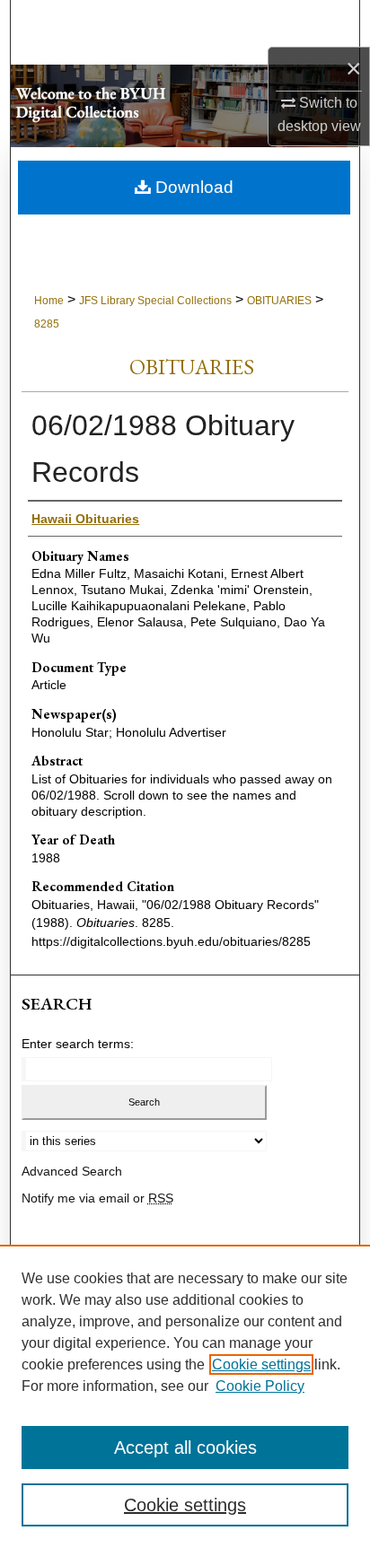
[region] (185, 1396)
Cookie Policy (260, 1386)
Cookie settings (261, 1364)
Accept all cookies (185, 1447)
